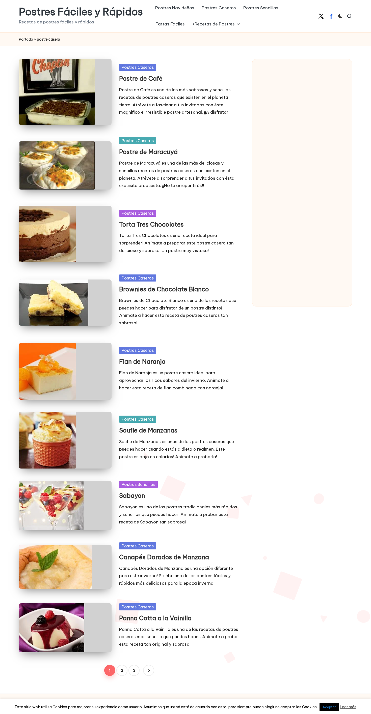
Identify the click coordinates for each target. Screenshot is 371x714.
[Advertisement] (296, 141)
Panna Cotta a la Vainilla (155, 618)
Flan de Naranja (142, 361)
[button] (148, 670)
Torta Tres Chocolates (151, 224)
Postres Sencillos (138, 484)
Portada (26, 39)
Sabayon (132, 495)
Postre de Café (141, 78)
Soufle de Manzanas (148, 430)
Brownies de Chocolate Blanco (164, 289)
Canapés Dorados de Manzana (164, 557)
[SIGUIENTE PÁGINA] (148, 670)
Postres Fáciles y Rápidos (81, 11)
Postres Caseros (138, 67)
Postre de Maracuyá (148, 152)
